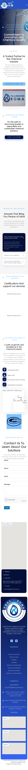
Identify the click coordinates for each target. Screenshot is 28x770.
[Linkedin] (16, 641)
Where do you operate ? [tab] (11, 255)
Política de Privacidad (13, 764)
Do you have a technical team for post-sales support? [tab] (13, 262)
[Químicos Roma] (14, 610)
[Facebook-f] (11, 641)
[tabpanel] (14, 246)
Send (7, 508)
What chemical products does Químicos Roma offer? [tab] (13, 237)
